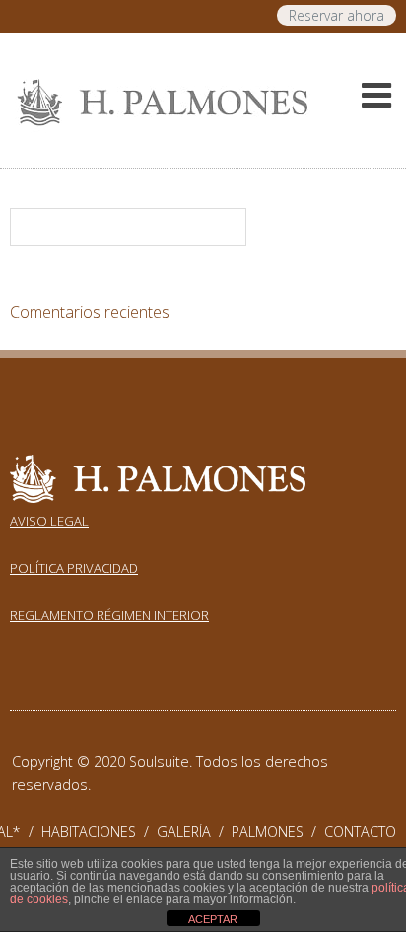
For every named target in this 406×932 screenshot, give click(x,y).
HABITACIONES (99, 832)
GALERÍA (194, 832)
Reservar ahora (336, 15)
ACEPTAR (212, 919)
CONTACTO (360, 832)
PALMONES (278, 832)
